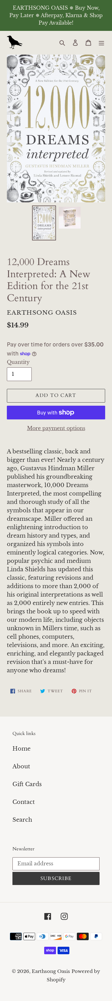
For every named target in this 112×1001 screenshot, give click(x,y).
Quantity (18, 362)
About (21, 766)
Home (21, 748)
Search (22, 819)
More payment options (56, 428)
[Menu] (101, 42)
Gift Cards (27, 784)
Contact (23, 802)
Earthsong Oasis (51, 971)
